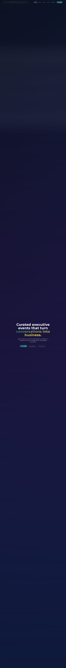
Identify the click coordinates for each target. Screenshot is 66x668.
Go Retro (42, 346)
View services (32, 346)
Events (39, 2)
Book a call (59, 2)
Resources (53, 2)
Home (35, 2)
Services (44, 2)
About (48, 2)
